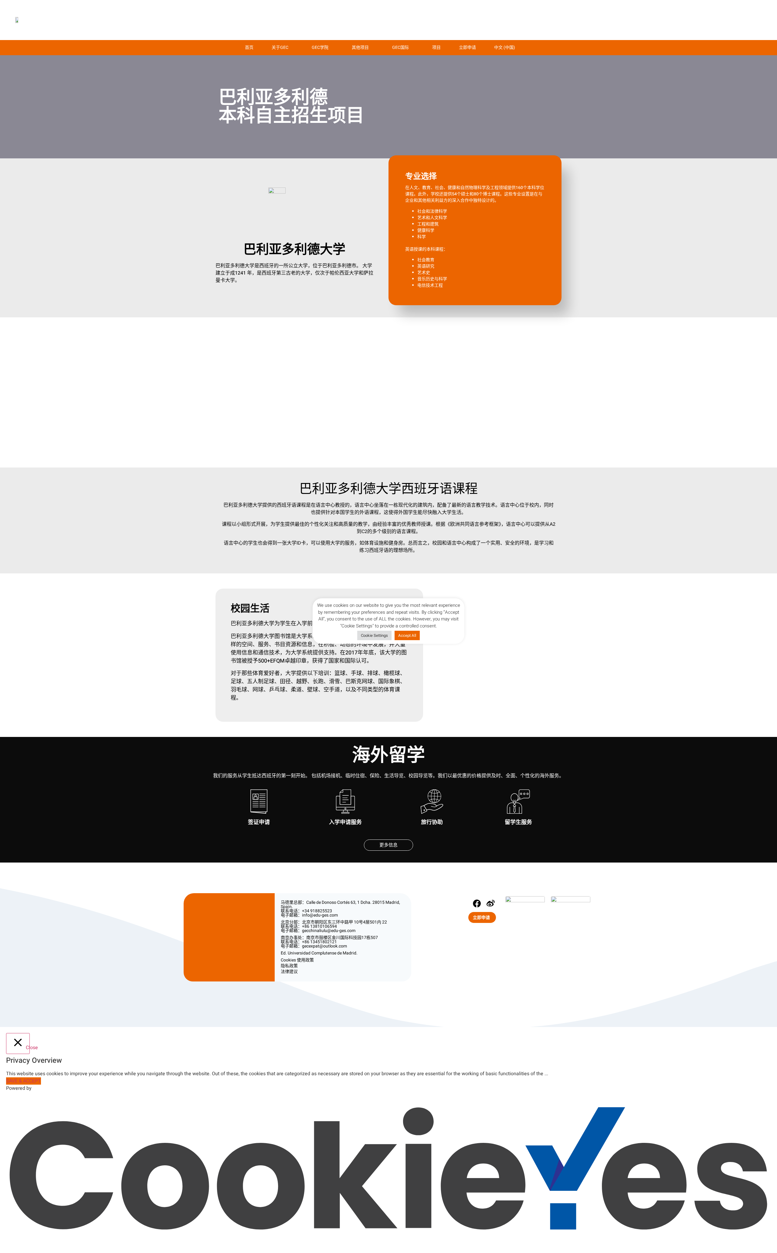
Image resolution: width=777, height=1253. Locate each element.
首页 (249, 47)
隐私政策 (289, 966)
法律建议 (289, 971)
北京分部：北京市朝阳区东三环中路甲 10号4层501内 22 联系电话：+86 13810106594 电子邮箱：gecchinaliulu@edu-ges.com (334, 926)
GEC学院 (320, 47)
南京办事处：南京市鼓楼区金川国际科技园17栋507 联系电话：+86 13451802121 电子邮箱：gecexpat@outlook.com (329, 941)
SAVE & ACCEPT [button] (23, 1081)
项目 (436, 47)
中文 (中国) (504, 47)
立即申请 (467, 47)
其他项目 (360, 47)
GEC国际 (400, 47)
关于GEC (280, 47)
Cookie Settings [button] (374, 635)
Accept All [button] (407, 635)
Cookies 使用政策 (297, 960)
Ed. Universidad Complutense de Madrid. (319, 953)
